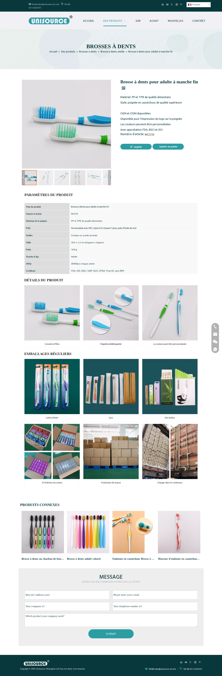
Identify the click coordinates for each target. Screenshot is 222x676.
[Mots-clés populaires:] (202, 21)
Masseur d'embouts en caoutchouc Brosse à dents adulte (179, 558)
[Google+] (181, 4)
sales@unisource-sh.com (48, 4)
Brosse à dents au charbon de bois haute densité (43, 558)
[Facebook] (163, 4)
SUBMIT (111, 633)
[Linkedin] (177, 4)
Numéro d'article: (132, 134)
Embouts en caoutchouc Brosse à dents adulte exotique (134, 558)
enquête (138, 147)
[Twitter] (172, 4)
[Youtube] (167, 4)
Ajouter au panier (168, 146)
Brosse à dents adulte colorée (84, 558)
